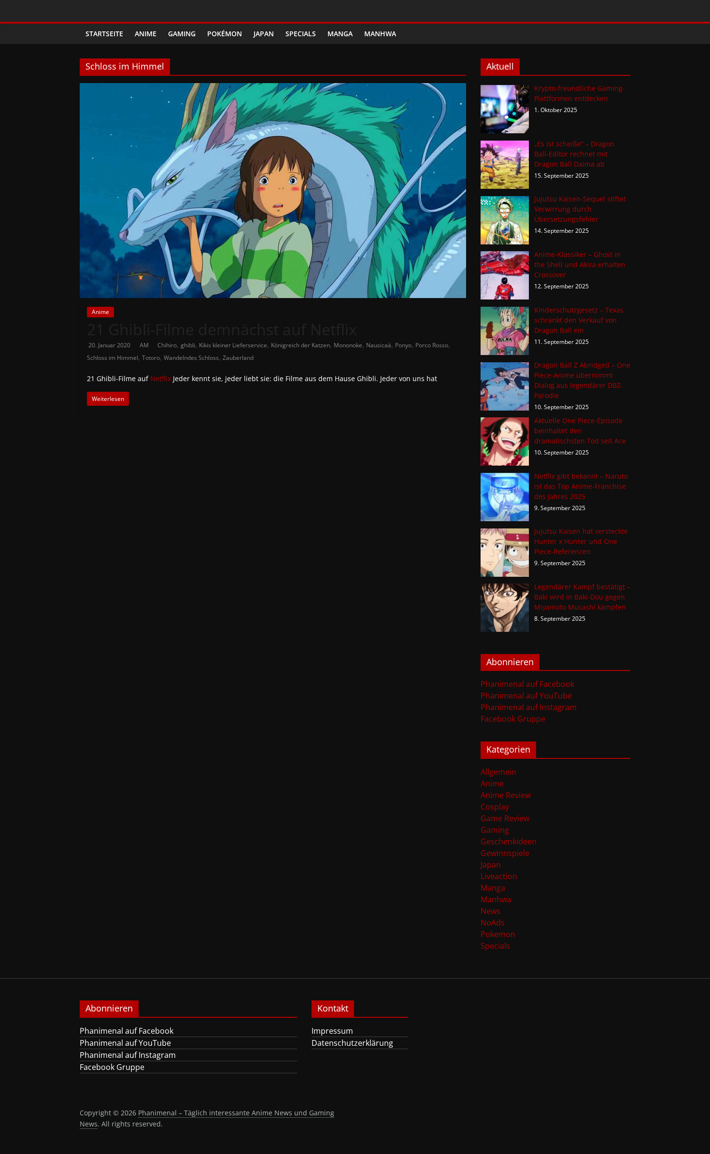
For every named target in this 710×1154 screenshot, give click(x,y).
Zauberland (238, 358)
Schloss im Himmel (112, 358)
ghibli (188, 345)
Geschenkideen (509, 841)
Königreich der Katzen (300, 345)
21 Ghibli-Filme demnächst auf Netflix (222, 329)
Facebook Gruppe (513, 718)
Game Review (505, 818)
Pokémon (224, 33)
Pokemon (498, 934)
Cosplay (495, 806)
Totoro (151, 358)
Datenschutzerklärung (352, 1043)
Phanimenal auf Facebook (527, 684)
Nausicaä (378, 345)
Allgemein (498, 772)
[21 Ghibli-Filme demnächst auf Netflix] (273, 89)
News (490, 911)
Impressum (332, 1031)
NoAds (493, 922)
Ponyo (403, 345)
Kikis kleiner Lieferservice (233, 345)
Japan (264, 33)
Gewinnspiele (505, 853)
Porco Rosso (431, 345)
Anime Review (506, 795)
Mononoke (348, 345)
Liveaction (499, 876)
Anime (145, 33)
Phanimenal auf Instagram (529, 707)
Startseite (104, 33)
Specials (300, 33)
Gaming (182, 33)
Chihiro (167, 345)
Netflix (160, 378)
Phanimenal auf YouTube (526, 695)
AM (145, 345)
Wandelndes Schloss (191, 358)
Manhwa (380, 33)
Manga (340, 33)
